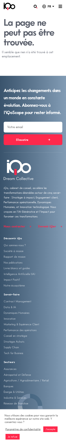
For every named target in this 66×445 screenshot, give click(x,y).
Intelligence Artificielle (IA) (19, 274)
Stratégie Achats (14, 341)
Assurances (10, 368)
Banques (8, 386)
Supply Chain (11, 347)
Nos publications (13, 262)
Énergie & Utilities (14, 391)
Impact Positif (12, 279)
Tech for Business (13, 353)
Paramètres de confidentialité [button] (23, 429)
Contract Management (17, 301)
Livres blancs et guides (17, 268)
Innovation (10, 318)
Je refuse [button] (12, 436)
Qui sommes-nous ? (15, 245)
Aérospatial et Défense (17, 374)
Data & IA (10, 307)
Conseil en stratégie (15, 335)
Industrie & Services (15, 397)
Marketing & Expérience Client (21, 324)
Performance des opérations (20, 330)
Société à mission (13, 251)
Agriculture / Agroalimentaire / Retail (26, 380)
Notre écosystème (14, 285)
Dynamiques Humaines (16, 312)
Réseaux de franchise (16, 403)
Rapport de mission (14, 256)
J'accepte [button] (50, 429)
